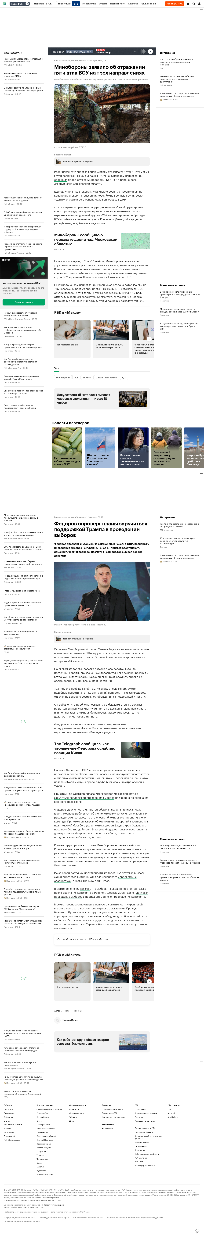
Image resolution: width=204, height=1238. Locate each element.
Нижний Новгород (44, 1139)
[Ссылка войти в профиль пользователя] (199, 3)
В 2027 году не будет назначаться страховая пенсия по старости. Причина (176, 62)
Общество (8, 93)
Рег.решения (140, 1146)
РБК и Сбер (9, 567)
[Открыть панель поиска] (194, 4)
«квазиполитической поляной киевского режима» (101, 851)
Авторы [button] (58, 1010)
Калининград (42, 1132)
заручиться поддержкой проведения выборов (84, 797)
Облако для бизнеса (144, 1132)
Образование (166, 84)
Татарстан (41, 1151)
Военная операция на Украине (69, 60)
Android (171, 1113)
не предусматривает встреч (130, 774)
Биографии (9, 1132)
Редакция (139, 1117)
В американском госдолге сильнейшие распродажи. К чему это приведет (179, 94)
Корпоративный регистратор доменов (148, 1137)
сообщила (60, 179)
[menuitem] (43, 4)
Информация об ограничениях (19, 1217)
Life (161, 67)
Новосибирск (42, 1117)
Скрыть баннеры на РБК (113, 1109)
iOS (169, 1109)
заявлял (85, 888)
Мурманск (41, 1170)
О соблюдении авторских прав (53, 1217)
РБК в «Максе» (67, 312)
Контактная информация (146, 1113)
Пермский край (43, 1143)
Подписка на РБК (109, 1113)
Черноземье (42, 1159)
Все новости (12, 53)
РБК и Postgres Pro (12, 367)
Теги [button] (56, 368)
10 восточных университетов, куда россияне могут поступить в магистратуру (177, 541)
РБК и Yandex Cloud (13, 538)
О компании (140, 1109)
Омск (38, 1120)
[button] (188, 4)
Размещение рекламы (145, 1120)
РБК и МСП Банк (11, 622)
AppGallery (173, 1117)
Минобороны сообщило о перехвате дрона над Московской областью (85, 239)
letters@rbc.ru (52, 1197)
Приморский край (44, 1174)
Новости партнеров (70, 423)
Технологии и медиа (13, 1124)
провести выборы (104, 833)
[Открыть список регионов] (188, 4)
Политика (8, 79)
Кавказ (39, 1162)
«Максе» (103, 939)
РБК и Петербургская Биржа (17, 318)
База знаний (9, 1136)
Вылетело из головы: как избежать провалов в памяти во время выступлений (177, 79)
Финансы (8, 1128)
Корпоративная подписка (113, 1117)
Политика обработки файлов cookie (22, 1221)
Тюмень (40, 1155)
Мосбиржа (31, 1204)
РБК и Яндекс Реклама (14, 252)
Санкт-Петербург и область (49, 1109)
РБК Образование (12, 1139)
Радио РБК (16, 4)
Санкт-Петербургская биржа (50, 1204)
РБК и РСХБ (9, 64)
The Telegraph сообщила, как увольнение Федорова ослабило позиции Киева (85, 748)
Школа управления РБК (145, 1165)
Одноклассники (76, 1113)
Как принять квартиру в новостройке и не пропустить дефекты (179, 525)
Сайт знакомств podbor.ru (147, 1153)
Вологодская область (46, 1128)
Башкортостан (43, 1124)
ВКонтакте (74, 1109)
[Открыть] (23, 4)
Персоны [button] (77, 1010)
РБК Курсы (139, 1161)
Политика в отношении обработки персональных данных (134, 1217)
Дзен (71, 1120)
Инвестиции (9, 912)
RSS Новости (108, 1128)
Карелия (40, 1166)
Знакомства (140, 1150)
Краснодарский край (46, 1136)
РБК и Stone (9, 203)
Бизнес (7, 822)
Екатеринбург (42, 1113)
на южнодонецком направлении (127, 265)
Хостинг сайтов (142, 1142)
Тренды (163, 546)
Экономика (9, 335)
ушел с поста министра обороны (88, 809)
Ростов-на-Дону (43, 1147)
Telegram (73, 1117)
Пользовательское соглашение (87, 1217)
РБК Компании (166, 529)
